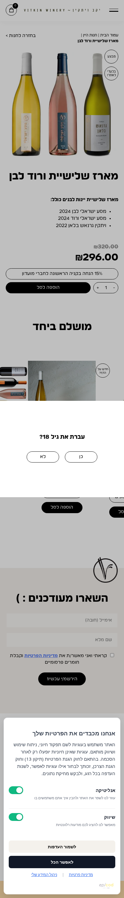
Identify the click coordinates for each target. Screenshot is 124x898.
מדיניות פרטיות (81, 874)
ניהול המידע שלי (44, 874)
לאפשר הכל (62, 862)
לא (43, 456)
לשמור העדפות (62, 847)
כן (81, 456)
